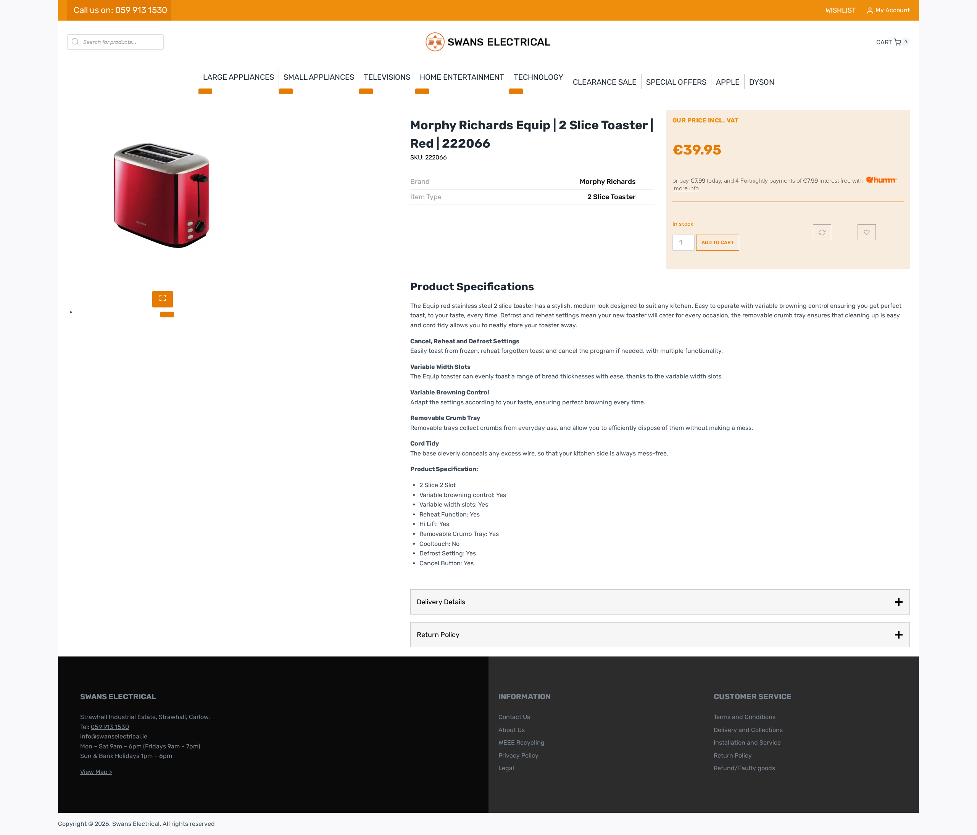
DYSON (761, 82)
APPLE (728, 82)
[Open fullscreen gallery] (162, 299)
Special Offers (676, 82)
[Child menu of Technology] (516, 91)
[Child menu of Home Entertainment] (422, 91)
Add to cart (717, 242)
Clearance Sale (605, 82)
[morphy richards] (162, 195)
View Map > (96, 771)
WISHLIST (840, 10)
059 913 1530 (110, 726)
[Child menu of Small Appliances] (286, 91)
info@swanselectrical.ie (113, 736)
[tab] (167, 314)
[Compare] (822, 232)
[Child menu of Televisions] (366, 91)
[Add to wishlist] (867, 232)
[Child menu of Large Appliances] (205, 91)
